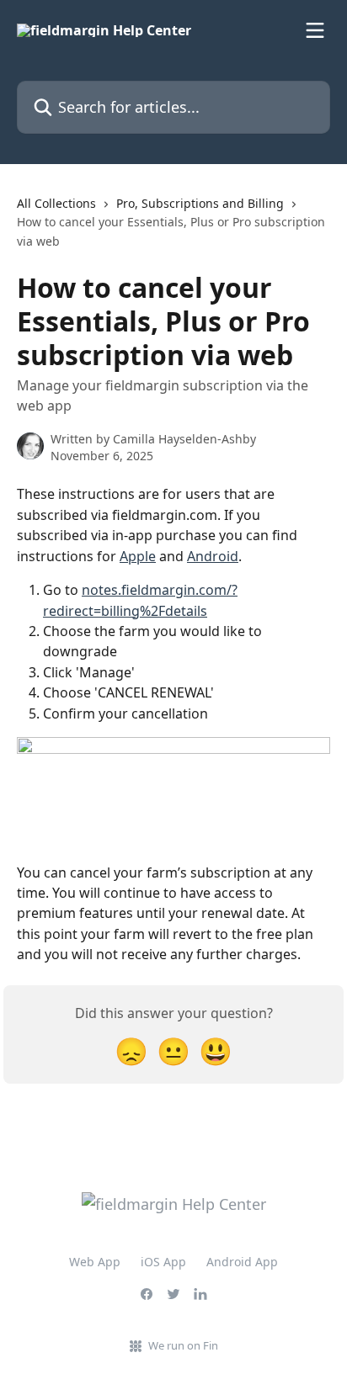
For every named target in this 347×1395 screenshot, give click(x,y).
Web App (94, 1262)
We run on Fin (183, 1345)
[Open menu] (315, 30)
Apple (138, 556)
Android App (242, 1262)
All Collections (56, 203)
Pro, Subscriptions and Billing (200, 203)
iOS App (163, 1262)
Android (212, 556)
